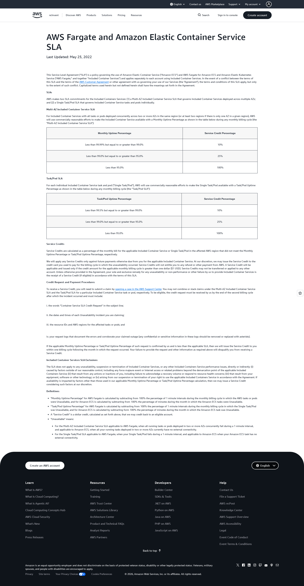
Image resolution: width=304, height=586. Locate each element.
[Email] (277, 566)
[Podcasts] (271, 566)
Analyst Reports (100, 530)
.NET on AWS (163, 503)
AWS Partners (98, 537)
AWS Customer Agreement (94, 81)
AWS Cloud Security (37, 517)
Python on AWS (164, 510)
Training (95, 496)
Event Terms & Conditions (236, 544)
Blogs (28, 530)
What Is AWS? (33, 490)
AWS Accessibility (230, 523)
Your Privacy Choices (67, 573)
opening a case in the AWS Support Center (138, 288)
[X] (237, 566)
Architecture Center (102, 517)
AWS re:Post (227, 503)
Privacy (29, 573)
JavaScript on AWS (166, 530)
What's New (32, 523)
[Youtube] (266, 566)
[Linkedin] (249, 566)
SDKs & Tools (163, 496)
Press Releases (34, 537)
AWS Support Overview (234, 517)
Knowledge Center (231, 510)
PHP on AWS (163, 523)
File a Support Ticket (232, 496)
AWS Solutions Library (104, 510)
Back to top (150, 550)
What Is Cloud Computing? (42, 496)
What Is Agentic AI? (37, 503)
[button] (73, 15)
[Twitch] (260, 566)
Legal (223, 530)
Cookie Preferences (101, 573)
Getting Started (99, 490)
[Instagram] (254, 566)
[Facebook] (243, 566)
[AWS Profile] (269, 4)
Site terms (44, 573)
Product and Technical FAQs (107, 523)
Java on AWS (163, 517)
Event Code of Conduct (234, 537)
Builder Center (164, 490)
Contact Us (226, 490)
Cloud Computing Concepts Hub (45, 510)
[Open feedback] (300, 293)
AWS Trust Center (101, 503)
